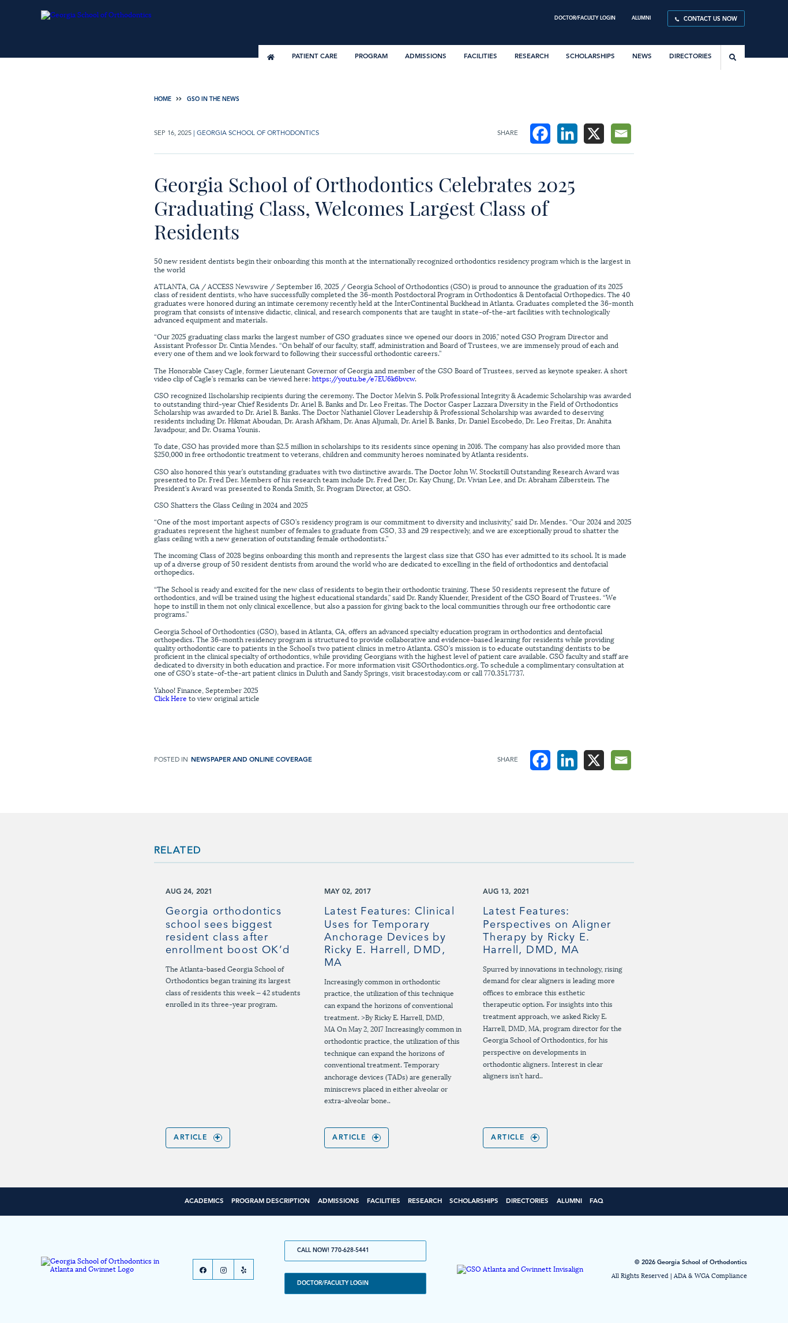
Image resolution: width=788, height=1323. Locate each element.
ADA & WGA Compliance (710, 1275)
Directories (690, 56)
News (642, 56)
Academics (204, 1201)
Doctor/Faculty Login (585, 18)
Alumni (641, 18)
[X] (594, 133)
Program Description (270, 1201)
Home (162, 99)
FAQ (596, 1201)
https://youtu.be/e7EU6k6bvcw (363, 378)
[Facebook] (540, 133)
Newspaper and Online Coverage (251, 760)
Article (190, 1137)
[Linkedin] (567, 133)
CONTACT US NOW (710, 19)
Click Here (170, 697)
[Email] (621, 133)
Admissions (425, 56)
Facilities (480, 56)
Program (371, 56)
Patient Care (314, 56)
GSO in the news (213, 99)
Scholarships (590, 56)
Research (532, 56)
